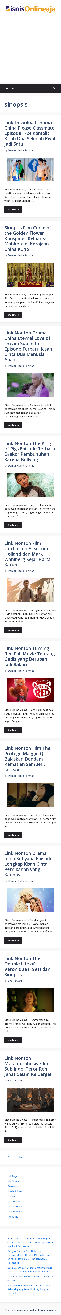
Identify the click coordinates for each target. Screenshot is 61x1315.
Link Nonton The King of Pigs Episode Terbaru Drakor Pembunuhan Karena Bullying (29, 451)
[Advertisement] (30, 51)
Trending (12, 1216)
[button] (54, 88)
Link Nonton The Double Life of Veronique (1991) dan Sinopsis (27, 966)
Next (23, 1157)
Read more (13, 209)
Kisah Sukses (14, 1191)
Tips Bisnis (13, 1201)
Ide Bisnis (13, 1181)
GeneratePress (48, 1310)
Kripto (11, 1196)
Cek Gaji (12, 1176)
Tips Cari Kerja (16, 1206)
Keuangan (13, 1186)
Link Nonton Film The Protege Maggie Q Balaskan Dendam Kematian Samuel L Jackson (27, 759)
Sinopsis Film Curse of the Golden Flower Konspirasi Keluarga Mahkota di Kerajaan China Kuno (27, 238)
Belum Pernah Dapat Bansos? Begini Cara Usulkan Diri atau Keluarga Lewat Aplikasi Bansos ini (30, 1242)
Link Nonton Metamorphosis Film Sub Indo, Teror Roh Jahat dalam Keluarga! (27, 1066)
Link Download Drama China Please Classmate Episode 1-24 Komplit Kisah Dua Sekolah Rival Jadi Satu (29, 133)
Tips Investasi (15, 1211)
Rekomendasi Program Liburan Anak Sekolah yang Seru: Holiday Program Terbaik (29, 1289)
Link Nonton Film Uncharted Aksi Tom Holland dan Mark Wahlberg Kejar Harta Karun (27, 554)
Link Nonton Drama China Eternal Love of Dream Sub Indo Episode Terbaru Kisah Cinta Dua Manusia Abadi (28, 346)
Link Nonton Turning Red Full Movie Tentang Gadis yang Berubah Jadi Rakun (29, 656)
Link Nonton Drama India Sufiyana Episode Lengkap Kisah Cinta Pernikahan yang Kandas (28, 864)
